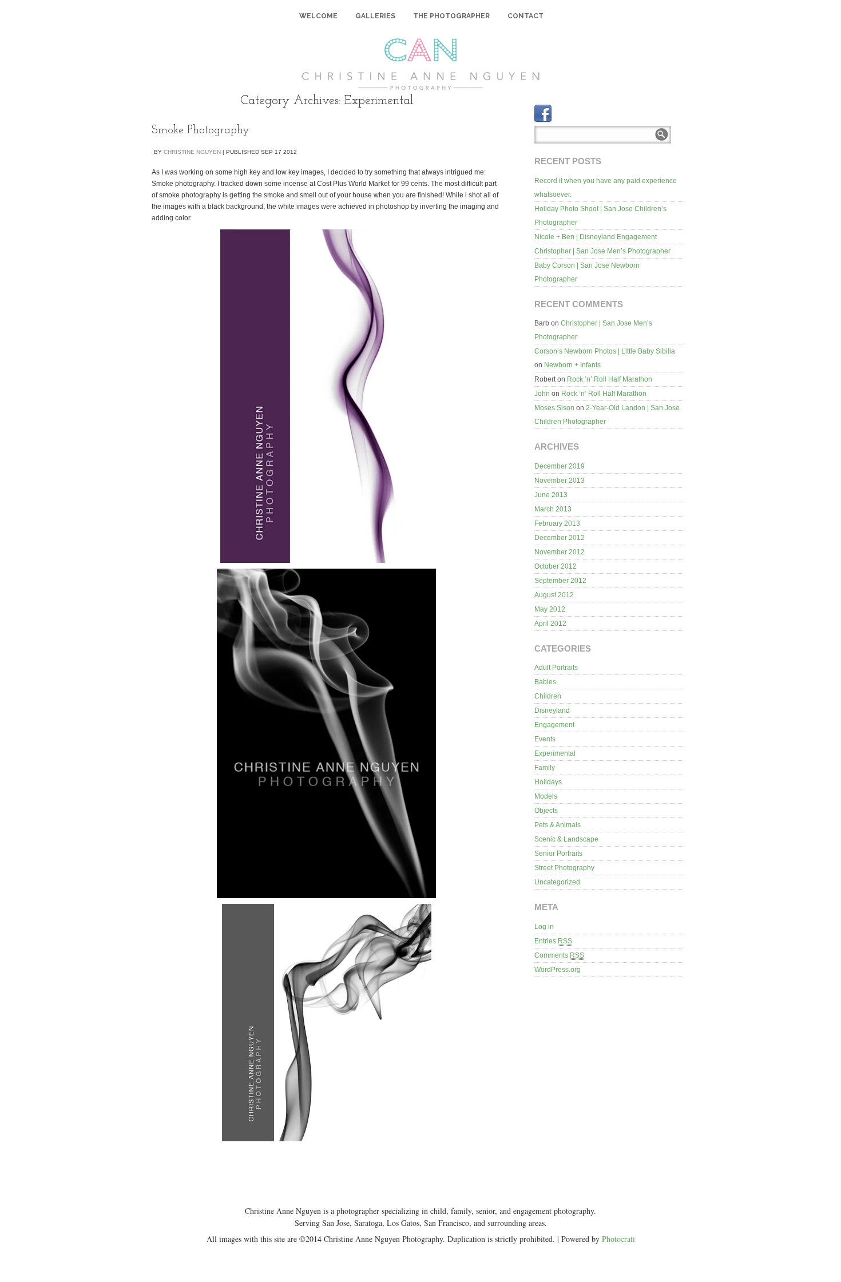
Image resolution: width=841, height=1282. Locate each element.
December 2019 (559, 466)
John (542, 394)
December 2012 (559, 538)
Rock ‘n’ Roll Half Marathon (609, 379)
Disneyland (552, 711)
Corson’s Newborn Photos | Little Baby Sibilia (604, 351)
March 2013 (553, 509)
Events (545, 739)
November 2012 (559, 552)
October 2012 (555, 566)
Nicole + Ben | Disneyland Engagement (595, 237)
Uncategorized (557, 882)
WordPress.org (557, 970)
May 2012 (549, 609)
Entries (553, 941)
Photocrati (618, 1238)
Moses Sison (554, 408)
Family (544, 768)
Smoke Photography (200, 130)
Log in (544, 927)
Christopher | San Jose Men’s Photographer (602, 251)
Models (545, 796)
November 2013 (559, 481)
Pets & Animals (557, 825)
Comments (559, 955)
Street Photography (564, 868)
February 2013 (557, 523)
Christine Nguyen (192, 152)
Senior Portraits (558, 854)
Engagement (554, 725)
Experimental (555, 753)
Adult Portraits (556, 668)
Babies (545, 682)
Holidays (548, 782)
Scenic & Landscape (566, 839)
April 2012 (550, 624)
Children (547, 696)
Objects (546, 811)
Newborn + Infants (572, 365)
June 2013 (551, 495)
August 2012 (554, 595)
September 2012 (560, 581)
